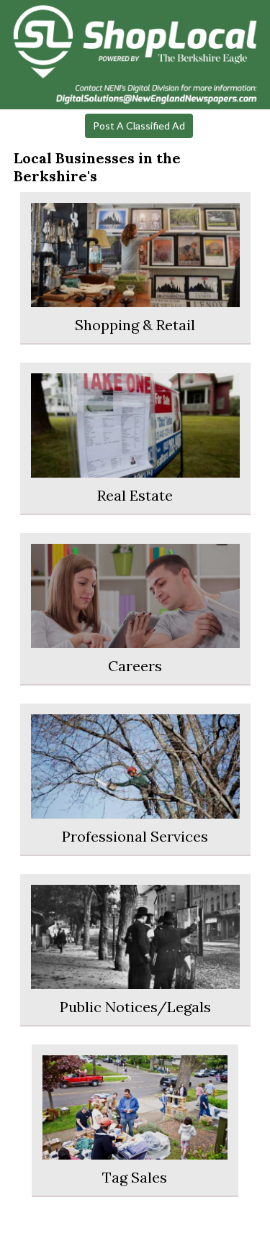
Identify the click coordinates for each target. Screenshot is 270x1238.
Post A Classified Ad (139, 125)
